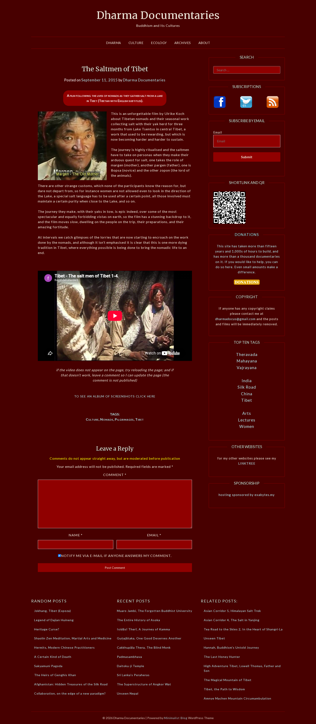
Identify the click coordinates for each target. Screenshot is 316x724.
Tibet (139, 419)
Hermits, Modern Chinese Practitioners (64, 647)
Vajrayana (247, 367)
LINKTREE (246, 463)
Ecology (159, 43)
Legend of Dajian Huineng (54, 620)
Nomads (106, 419)
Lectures (246, 419)
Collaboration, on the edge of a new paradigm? (70, 693)
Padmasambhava (129, 657)
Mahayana (246, 360)
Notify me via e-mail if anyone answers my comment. (116, 556)
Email (154, 535)
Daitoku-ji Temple (130, 666)
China (246, 393)
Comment (114, 475)
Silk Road (247, 387)
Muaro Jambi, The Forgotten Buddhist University (154, 611)
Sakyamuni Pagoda (48, 666)
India (247, 380)
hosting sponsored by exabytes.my (247, 495)
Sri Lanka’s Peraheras (133, 675)
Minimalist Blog (175, 718)
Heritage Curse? (46, 629)
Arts (246, 413)
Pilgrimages (124, 419)
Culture (136, 43)
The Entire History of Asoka (138, 620)
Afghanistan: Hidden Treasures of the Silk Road (71, 684)
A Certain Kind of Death (52, 657)
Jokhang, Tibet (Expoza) (52, 611)
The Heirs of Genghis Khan (55, 675)
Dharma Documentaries (158, 15)
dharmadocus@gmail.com (235, 319)
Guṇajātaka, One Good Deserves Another (149, 638)
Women (246, 426)
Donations (247, 234)
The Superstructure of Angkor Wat (144, 684)
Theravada (247, 354)
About (204, 43)
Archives (182, 43)
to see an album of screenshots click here (114, 395)
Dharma (113, 43)
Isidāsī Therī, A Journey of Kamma (143, 629)
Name (76, 535)
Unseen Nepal (127, 693)
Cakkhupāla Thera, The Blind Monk (144, 647)
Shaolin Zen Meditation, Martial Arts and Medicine (73, 638)
